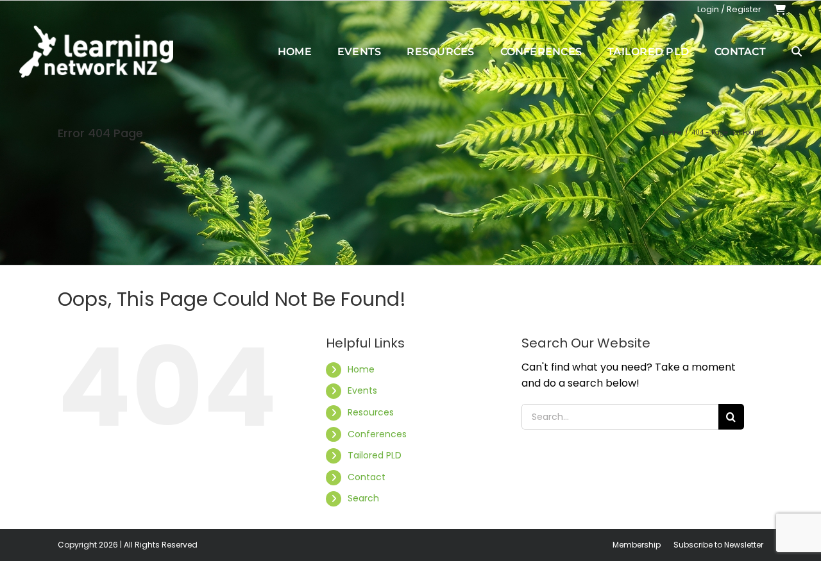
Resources (371, 412)
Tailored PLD (375, 455)
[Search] (796, 51)
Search (363, 498)
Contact (366, 477)
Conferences (377, 434)
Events (362, 390)
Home (361, 369)
